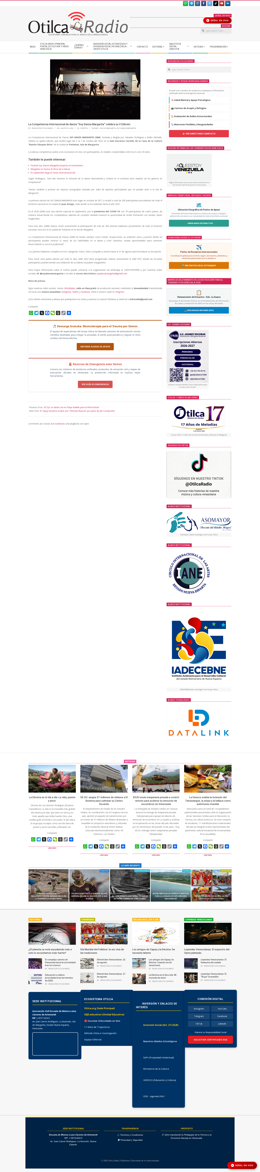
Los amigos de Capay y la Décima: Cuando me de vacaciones (161, 962)
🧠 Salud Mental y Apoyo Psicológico (190, 100)
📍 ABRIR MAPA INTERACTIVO (199, 223)
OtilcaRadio (69, 288)
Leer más (52, 848)
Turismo (186, 870)
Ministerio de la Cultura (156, 1068)
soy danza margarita (126, 128)
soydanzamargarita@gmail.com (111, 273)
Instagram (66, 291)
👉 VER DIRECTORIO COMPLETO (199, 133)
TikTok (198, 1023)
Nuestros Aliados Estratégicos (160, 1041)
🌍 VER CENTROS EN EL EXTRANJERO (199, 265)
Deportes (105, 870)
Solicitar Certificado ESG (210, 1039)
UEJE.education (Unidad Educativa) (104, 1014)
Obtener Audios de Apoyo (95, 346)
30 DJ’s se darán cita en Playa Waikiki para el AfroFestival (71, 407)
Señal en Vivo (218, 20)
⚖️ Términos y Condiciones (130, 1135)
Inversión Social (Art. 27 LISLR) (160, 1024)
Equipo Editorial (92, 1039)
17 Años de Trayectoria (97, 1026)
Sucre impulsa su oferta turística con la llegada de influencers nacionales (171, 896)
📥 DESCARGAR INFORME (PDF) (199, 310)
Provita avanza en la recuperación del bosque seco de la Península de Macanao (48, 896)
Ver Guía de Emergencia (95, 384)
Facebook (85, 291)
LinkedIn (222, 1023)
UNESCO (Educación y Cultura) (159, 1080)
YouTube (222, 1008)
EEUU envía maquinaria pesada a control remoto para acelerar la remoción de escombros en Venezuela (156, 801)
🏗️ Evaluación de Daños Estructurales (191, 116)
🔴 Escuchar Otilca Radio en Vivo (102, 1020)
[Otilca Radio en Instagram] (197, 3)
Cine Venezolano (142, 870)
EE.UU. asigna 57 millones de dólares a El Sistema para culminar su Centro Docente (104, 801)
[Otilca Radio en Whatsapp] (185, 3)
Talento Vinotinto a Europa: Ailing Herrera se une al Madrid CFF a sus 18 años (89, 896)
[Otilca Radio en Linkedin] (227, 3)
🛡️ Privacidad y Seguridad (129, 1140)
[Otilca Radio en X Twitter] (209, 3)
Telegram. (120, 291)
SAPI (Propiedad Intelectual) (158, 1057)
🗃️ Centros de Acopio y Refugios (188, 108)
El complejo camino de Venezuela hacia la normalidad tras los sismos (60, 962)
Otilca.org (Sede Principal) (99, 1008)
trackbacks (60, 423)
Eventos (84, 128)
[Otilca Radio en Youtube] (221, 3)
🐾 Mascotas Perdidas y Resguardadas (192, 124)
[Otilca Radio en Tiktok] (215, 3)
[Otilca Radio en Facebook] (203, 3)
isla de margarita (108, 128)
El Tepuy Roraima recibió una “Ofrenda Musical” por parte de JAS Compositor (77, 410)
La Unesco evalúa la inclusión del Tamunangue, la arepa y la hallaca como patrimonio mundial (208, 801)
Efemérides (226, 870)
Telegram (199, 1016)
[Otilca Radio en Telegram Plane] (191, 3)
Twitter (75, 291)
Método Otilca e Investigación (100, 1033)
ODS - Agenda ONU (153, 1096)
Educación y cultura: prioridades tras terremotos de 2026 (59, 978)
